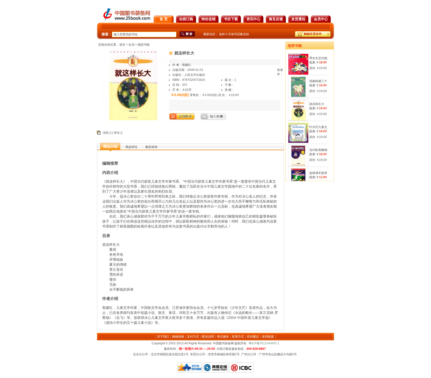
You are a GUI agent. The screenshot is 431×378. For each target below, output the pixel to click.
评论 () (118, 132)
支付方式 (193, 336)
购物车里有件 (313, 34)
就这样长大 (316, 104)
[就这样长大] (298, 119)
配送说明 (208, 336)
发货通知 (298, 19)
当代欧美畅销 (318, 150)
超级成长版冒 (318, 173)
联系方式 (238, 336)
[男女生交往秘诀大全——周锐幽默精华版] (298, 73)
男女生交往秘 (318, 58)
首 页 (164, 19)
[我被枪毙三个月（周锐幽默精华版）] (298, 96)
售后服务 (223, 336)
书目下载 (231, 19)
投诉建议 (253, 336)
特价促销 (209, 19)
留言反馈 (276, 19)
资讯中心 (253, 19)
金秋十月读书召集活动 (234, 34)
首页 (122, 44)
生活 (131, 44)
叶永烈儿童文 (318, 127)
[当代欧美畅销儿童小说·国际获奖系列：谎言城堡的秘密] (298, 164)
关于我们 (163, 336)
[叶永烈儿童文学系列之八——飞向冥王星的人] (298, 141)
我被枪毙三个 (318, 81)
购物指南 (178, 336)
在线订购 (186, 19)
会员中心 (321, 19)
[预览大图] (133, 119)
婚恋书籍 (144, 44)
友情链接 (268, 336)
